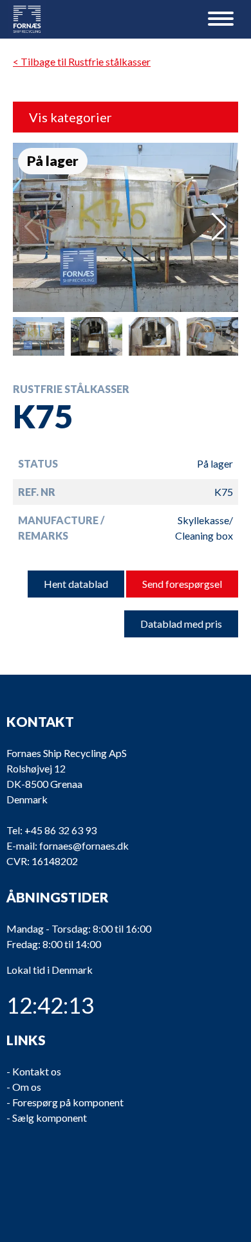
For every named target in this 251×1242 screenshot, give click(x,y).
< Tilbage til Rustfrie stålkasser (82, 61)
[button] (219, 227)
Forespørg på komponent (68, 1102)
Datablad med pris (181, 623)
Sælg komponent (49, 1117)
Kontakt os (36, 1071)
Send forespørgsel (182, 584)
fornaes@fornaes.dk (84, 845)
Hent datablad (76, 584)
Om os (26, 1087)
